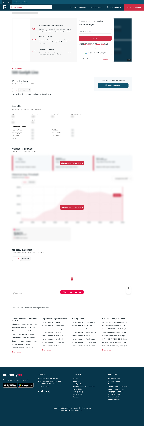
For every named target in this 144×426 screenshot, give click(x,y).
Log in (105, 59)
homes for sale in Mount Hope (83, 346)
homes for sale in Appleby (52, 329)
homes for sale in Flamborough (84, 339)
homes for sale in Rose (50, 346)
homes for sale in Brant (51, 322)
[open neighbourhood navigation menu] (103, 7)
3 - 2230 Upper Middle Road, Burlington (117, 325)
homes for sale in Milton (81, 336)
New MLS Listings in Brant (113, 319)
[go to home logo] (12, 375)
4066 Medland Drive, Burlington (114, 336)
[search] (31, 7)
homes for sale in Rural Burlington (55, 336)
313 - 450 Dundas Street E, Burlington (116, 322)
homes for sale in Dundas (82, 329)
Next (95, 38)
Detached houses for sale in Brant (25, 341)
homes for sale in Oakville (82, 325)
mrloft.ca (25, 2)
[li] (46, 391)
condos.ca (16, 2)
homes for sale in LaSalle (51, 332)
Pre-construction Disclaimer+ (72, 410)
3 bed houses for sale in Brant (23, 331)
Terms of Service (100, 44)
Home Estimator (115, 7)
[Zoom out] (128, 292)
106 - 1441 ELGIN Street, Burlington (115, 329)
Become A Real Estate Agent (84, 386)
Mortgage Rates (114, 394)
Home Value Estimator (116, 389)
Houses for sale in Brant (21, 344)
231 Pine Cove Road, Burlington (114, 342)
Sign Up (138, 7)
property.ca (7, 2)
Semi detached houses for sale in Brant (27, 338)
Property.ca (7, 380)
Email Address (84, 30)
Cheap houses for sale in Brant (23, 348)
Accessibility (77, 389)
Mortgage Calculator (115, 392)
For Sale (73, 7)
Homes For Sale (114, 397)
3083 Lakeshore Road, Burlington (114, 346)
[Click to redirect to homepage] (4, 7)
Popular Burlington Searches (54, 319)
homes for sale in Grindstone (53, 325)
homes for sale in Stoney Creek (84, 342)
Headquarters (78, 384)
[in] (49, 391)
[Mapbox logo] (17, 293)
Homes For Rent (114, 400)
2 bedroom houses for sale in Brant (25, 327)
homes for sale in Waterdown (83, 322)
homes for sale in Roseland (52, 339)
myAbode (18, 380)
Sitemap (76, 397)
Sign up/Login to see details (72, 163)
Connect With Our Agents (118, 386)
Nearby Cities (78, 319)
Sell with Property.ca (115, 381)
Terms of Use (78, 394)
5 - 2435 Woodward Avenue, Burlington (117, 332)
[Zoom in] (128, 288)
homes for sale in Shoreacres (53, 342)
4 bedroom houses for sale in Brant (25, 324)
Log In (129, 7)
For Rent (82, 7)
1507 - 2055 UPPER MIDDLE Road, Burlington (119, 339)
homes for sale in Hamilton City (84, 332)
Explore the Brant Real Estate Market (25, 320)
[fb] (42, 391)
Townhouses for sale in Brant (23, 334)
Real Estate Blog (114, 379)
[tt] (39, 391)
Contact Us (112, 384)
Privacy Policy (88, 44)
